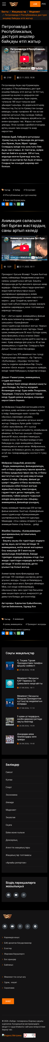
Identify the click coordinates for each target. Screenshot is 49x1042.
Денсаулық (12, 840)
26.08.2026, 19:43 (27, 744)
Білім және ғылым (15, 832)
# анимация (18, 619)
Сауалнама (9, 988)
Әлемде (10, 802)
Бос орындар (10, 959)
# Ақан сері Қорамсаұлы (14, 200)
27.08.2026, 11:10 (27, 708)
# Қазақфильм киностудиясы (16, 629)
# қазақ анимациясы (12, 624)
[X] (14, 204)
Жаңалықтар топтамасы (18, 855)
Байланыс (8, 965)
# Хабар (16, 190)
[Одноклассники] (7, 204)
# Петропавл (29, 190)
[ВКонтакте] (3, 204)
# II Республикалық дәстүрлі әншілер (19, 195)
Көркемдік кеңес (12, 937)
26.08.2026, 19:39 (27, 726)
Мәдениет (11, 810)
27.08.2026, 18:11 (27, 688)
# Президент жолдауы (36, 624)
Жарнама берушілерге (14, 954)
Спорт (9, 787)
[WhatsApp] (18, 204)
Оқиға (9, 825)
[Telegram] (22, 204)
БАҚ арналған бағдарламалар (18, 943)
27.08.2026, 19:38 (27, 670)
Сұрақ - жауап (10, 982)
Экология (10, 817)
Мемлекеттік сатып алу (15, 977)
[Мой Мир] (11, 204)
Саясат (9, 772)
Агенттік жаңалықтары (18, 847)
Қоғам (9, 779)
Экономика (11, 795)
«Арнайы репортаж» (16, 862)
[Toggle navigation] (4, 4)
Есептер (8, 948)
